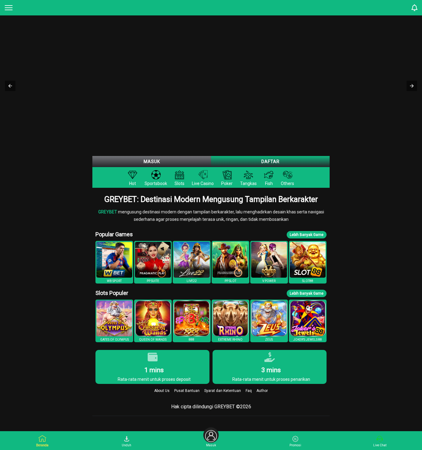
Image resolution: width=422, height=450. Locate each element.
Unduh (126, 445)
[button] (10, 86)
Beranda (42, 445)
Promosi (295, 445)
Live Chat (379, 445)
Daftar (270, 161)
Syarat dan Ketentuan (222, 391)
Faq (249, 391)
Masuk (152, 161)
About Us (162, 391)
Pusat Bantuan (187, 391)
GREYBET (108, 211)
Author (262, 391)
